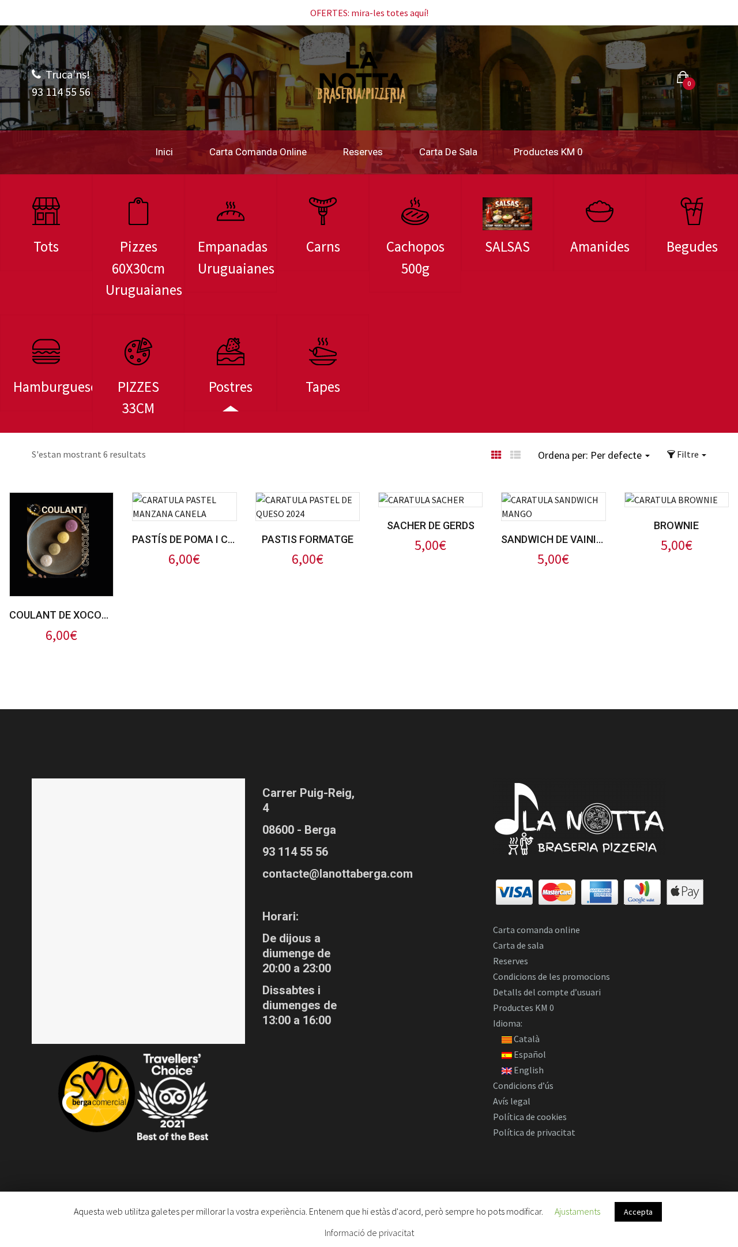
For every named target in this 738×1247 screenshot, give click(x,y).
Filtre (688, 454)
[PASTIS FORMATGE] (307, 499)
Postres (231, 386)
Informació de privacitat (369, 1232)
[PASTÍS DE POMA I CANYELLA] (184, 499)
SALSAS (507, 246)
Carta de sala (448, 152)
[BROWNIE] (671, 499)
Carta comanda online (258, 152)
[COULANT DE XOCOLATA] (61, 499)
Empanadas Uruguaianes (236, 257)
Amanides (600, 246)
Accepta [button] (638, 1212)
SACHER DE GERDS (431, 525)
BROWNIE (676, 525)
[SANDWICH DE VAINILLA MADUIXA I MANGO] (553, 499)
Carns (323, 246)
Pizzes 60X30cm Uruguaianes (144, 268)
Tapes (323, 386)
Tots (46, 246)
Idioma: (508, 1023)
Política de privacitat (534, 1132)
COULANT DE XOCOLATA (61, 615)
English (528, 1070)
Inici (164, 152)
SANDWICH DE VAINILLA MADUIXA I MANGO (553, 539)
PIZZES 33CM (138, 397)
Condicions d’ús (523, 1085)
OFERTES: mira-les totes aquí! (369, 12)
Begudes (692, 246)
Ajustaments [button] (577, 1211)
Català (526, 1038)
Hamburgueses (52, 386)
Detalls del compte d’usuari (547, 992)
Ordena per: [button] (590, 455)
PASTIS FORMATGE (307, 539)
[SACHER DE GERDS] (421, 499)
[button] (683, 78)
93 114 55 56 (295, 852)
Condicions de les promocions (551, 976)
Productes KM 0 (548, 152)
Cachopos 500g (415, 257)
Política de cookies (530, 1116)
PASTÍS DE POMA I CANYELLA (184, 539)
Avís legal (511, 1101)
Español (529, 1054)
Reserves (363, 152)
